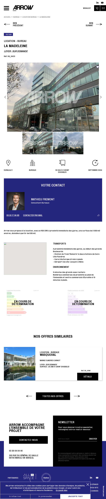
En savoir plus (61, 490)
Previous (5, 97)
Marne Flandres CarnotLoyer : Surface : (65, 361)
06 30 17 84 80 (12, 215)
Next (101, 97)
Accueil (7, 17)
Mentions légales (90, 484)
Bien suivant (89, 24)
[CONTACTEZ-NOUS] (103, 8)
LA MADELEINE (45, 17)
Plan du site (93, 488)
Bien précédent (18, 24)
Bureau (16, 17)
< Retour (8, 34)
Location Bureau (29, 17)
